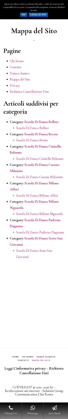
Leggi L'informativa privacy (25, 368)
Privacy (15, 85)
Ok (23, 15)
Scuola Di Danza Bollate (41, 122)
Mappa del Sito (20, 79)
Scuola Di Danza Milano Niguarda (39, 214)
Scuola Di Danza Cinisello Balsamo (39, 159)
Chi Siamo (17, 61)
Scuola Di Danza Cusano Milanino (39, 177)
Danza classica (19, 73)
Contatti (15, 67)
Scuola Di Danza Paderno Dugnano (40, 232)
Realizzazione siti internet (22, 391)
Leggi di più (38, 15)
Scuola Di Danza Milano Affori (37, 195)
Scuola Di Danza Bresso (41, 134)
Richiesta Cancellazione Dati (29, 92)
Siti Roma (46, 394)
